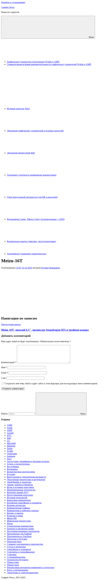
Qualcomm (12, 453)
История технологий (17, 497)
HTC (9, 435)
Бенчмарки (12, 469)
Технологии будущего (17, 559)
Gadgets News (7, 7)
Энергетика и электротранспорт (22, 572)
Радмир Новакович (50, 268)
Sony (9, 459)
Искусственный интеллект (20, 495)
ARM (9, 430)
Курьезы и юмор (15, 515)
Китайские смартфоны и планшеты (24, 503)
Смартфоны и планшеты (19, 549)
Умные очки (13, 562)
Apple (9, 428)
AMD (9, 425)
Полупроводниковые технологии (23, 531)
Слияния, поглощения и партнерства (25, 544)
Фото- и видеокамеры (17, 570)
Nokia (9, 448)
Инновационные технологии (21, 490)
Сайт (3, 378)
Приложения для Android (19, 534)
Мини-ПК (12, 518)
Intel (9, 438)
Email (4, 372)
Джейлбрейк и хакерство (19, 482)
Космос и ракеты (15, 513)
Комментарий (8, 362)
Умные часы (13, 565)
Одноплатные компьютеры (20, 526)
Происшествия (14, 541)
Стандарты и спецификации (21, 552)
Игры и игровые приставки (20, 487)
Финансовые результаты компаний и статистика (30, 567)
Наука (10, 523)
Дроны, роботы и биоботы (20, 484)
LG (8, 440)
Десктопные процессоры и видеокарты (26, 479)
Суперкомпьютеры (16, 557)
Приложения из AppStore (19, 536)
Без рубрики (13, 466)
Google (10, 433)
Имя (4, 367)
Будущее (11, 474)
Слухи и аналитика (16, 547)
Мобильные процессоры (19, 521)
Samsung (11, 456)
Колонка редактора (16, 505)
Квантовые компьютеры (19, 500)
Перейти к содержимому (13, 2)
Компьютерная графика (18, 508)
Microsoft (11, 443)
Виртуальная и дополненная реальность (26, 477)
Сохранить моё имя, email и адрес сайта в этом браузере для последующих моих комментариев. (51, 383)
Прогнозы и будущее (17, 539)
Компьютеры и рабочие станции (23, 510)
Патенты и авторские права (20, 528)
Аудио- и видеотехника (18, 464)
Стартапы (11, 554)
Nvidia (10, 451)
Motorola (11, 446)
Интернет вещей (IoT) (17, 492)
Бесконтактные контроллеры (21, 471)
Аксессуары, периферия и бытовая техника (28, 461)
